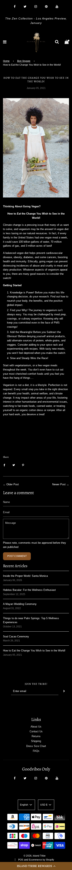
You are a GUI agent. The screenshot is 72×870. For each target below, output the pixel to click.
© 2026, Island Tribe (35, 855)
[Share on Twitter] (13, 465)
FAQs (36, 750)
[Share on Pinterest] (23, 465)
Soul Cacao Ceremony (16, 636)
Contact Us (36, 731)
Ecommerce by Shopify (41, 859)
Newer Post (59, 484)
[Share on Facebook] (4, 465)
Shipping (36, 741)
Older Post (12, 484)
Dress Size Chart (36, 746)
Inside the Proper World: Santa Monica (25, 575)
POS (20, 859)
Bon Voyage (23, 61)
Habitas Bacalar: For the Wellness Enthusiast (29, 589)
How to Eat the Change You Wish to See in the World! (34, 650)
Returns (36, 736)
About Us (36, 726)
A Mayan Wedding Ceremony (20, 603)
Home (6, 61)
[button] (36, 866)
